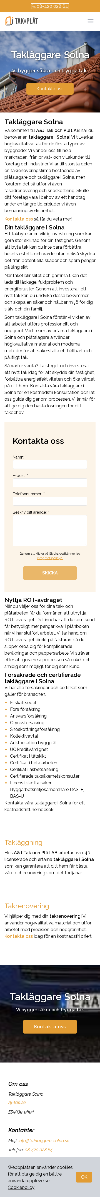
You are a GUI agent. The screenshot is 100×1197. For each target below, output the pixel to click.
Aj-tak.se (17, 1102)
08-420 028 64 (52, 6)
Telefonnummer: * (29, 494)
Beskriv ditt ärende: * (31, 512)
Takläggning (23, 842)
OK (84, 1177)
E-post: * (20, 475)
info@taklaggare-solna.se (44, 1140)
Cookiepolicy (21, 1187)
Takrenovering (26, 906)
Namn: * (20, 457)
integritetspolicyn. (50, 558)
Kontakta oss (50, 88)
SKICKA (50, 573)
